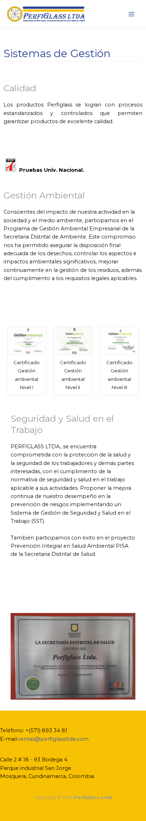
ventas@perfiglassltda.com (53, 739)
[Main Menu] (131, 14)
